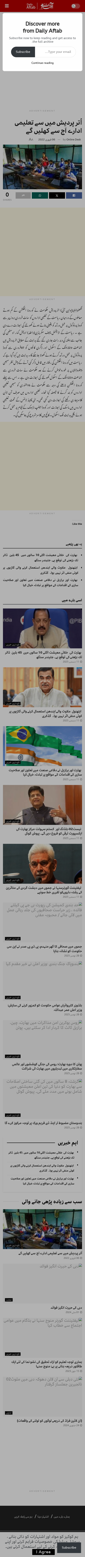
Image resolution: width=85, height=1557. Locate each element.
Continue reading (42, 63)
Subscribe (23, 51)
